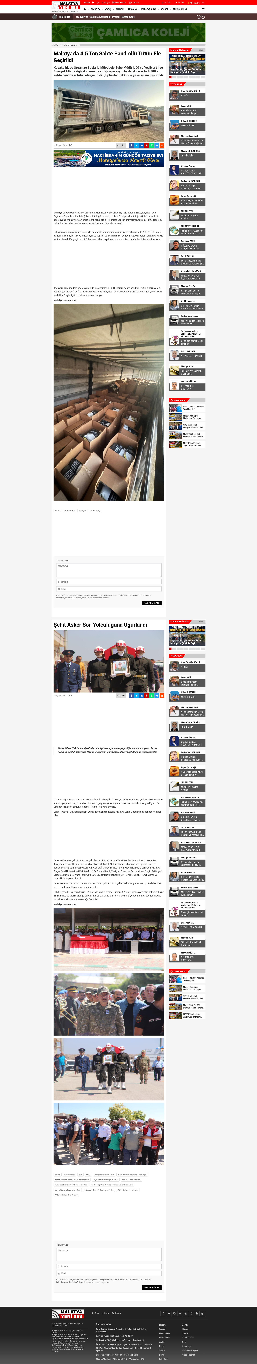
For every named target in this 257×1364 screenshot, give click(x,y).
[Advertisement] (109, 189)
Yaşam (162, 1350)
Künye (96, 2)
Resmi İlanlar (164, 1337)
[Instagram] (174, 1313)
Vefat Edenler (188, 1337)
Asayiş (74, 45)
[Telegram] (180, 1313)
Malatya (66, 45)
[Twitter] (168, 1313)
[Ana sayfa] (84, 9)
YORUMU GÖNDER (152, 603)
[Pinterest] (191, 1313)
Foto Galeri (135, 2)
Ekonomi (185, 1329)
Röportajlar (187, 1346)
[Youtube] (202, 1313)
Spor (184, 1342)
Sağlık (161, 1342)
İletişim (107, 2)
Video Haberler (120, 2)
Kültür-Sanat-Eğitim (190, 1350)
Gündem (162, 1329)
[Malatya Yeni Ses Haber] (69, 1314)
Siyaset (185, 1333)
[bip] (185, 1313)
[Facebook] (163, 1313)
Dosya (161, 1346)
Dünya (161, 1355)
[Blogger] (197, 1313)
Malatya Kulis (164, 1333)
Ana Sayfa (56, 45)
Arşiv (88, 2)
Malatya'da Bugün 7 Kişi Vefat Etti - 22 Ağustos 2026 (105, 16)
